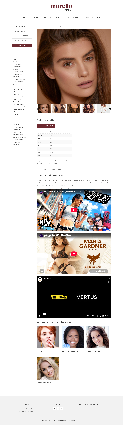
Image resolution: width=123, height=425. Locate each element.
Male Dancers (18, 74)
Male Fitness (17, 142)
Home (38, 27)
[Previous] (38, 109)
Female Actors (56, 161)
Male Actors (17, 66)
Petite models (17, 132)
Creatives (15, 84)
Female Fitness (18, 139)
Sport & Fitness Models (20, 137)
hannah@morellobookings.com (27, 411)
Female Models (65, 161)
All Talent (43, 27)
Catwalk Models (17, 94)
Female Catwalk (18, 97)
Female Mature (18, 127)
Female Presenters (63, 27)
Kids (15, 119)
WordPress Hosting (61, 420)
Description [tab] (44, 169)
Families (16, 117)
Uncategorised (16, 145)
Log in (81, 420)
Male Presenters (18, 82)
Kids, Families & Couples (20, 112)
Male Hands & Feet (19, 109)
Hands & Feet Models (19, 104)
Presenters (54, 27)
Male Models (16, 122)
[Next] (110, 109)
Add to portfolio (46, 125)
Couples (16, 114)
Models (50, 163)
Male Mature (17, 129)
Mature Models (17, 124)
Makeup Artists (17, 87)
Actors (45, 161)
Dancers (15, 69)
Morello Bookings (61, 7)
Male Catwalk (18, 99)
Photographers (17, 89)
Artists (48, 27)
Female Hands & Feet (20, 107)
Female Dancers (18, 71)
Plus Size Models (18, 134)
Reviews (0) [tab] (56, 169)
